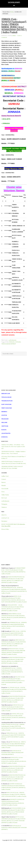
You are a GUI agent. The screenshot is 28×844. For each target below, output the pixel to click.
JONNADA (18, 342)
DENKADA (12, 342)
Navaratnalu (4, 488)
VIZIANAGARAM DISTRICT (8, 344)
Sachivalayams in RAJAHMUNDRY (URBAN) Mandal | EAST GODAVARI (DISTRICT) (12, 752)
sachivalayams (12, 340)
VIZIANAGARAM (6, 397)
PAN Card (4, 498)
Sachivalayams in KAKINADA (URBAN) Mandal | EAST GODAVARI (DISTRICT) (14, 827)
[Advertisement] (14, 372)
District (3, 482)
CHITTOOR (4, 426)
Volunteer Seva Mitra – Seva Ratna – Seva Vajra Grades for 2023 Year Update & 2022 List (13, 446)
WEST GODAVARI (6, 408)
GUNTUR (4, 415)
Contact (3, 479)
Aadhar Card (4, 476)
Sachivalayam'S (14, 2)
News (3, 491)
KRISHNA (4, 411)
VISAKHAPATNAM (6, 400)
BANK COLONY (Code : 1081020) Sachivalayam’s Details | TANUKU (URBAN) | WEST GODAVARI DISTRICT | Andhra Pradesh (13, 794)
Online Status (5, 494)
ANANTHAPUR (5, 433)
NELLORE (4, 422)
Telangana (4, 504)
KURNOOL (4, 437)
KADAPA (3, 429)
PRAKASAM (4, 419)
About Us (3, 515)
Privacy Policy (5, 529)
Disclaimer (4, 521)
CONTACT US (5, 518)
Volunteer (4, 507)
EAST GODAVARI (6, 404)
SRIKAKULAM (5, 393)
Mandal (3, 485)
